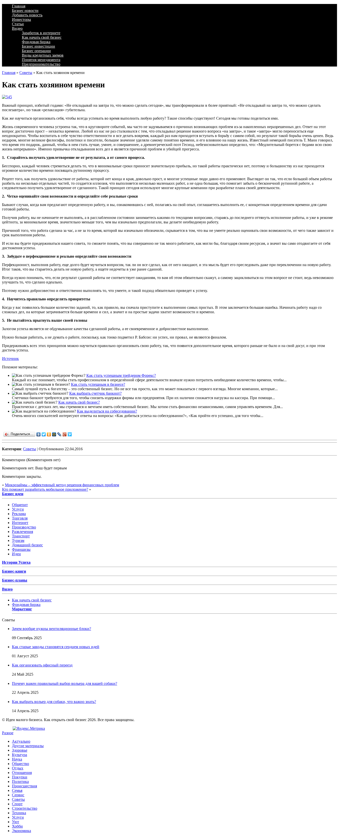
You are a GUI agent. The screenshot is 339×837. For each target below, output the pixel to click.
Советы (25, 72)
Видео (17, 28)
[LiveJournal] (59, 434)
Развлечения (22, 531)
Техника (19, 813)
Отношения (22, 772)
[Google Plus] (64, 434)
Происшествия (24, 786)
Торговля (20, 518)
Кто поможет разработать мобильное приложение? (45, 489)
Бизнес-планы (14, 580)
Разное (7, 733)
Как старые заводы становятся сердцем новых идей (55, 647)
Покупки (19, 777)
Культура (19, 755)
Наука (17, 759)
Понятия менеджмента (41, 60)
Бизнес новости (25, 10)
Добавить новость (27, 15)
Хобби (17, 826)
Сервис (18, 795)
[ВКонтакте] (38, 434)
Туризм (18, 540)
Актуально (21, 741)
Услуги (18, 509)
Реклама (19, 514)
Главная (18, 6)
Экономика (21, 831)
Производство (24, 527)
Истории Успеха (16, 562)
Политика (20, 781)
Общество (20, 764)
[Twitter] (43, 434)
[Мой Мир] (54, 434)
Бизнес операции (36, 51)
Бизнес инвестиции (38, 46)
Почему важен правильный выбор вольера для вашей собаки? (64, 683)
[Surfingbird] (69, 434)
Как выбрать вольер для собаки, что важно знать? (54, 701)
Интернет (20, 523)
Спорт (17, 804)
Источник (10, 358)
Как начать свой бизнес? (79, 402)
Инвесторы (21, 19)
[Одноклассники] (49, 434)
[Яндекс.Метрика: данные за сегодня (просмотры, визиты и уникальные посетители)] (29, 728)
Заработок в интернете (41, 33)
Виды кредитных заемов (43, 55)
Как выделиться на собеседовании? (107, 411)
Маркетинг (22, 609)
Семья (17, 790)
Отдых (17, 768)
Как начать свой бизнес (42, 37)
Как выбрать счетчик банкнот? (95, 393)
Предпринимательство (41, 64)
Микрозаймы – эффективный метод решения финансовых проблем (62, 485)
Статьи (18, 24)
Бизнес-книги (14, 571)
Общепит (20, 505)
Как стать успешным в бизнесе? (98, 384)
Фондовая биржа (36, 42)
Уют (15, 822)
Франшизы (21, 549)
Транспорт (21, 536)
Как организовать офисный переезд (42, 665)
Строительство (24, 808)
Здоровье (19, 750)
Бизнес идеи (12, 494)
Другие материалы (28, 746)
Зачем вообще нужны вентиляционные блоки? (51, 629)
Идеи (16, 554)
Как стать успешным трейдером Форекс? (121, 375)
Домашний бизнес (27, 545)
